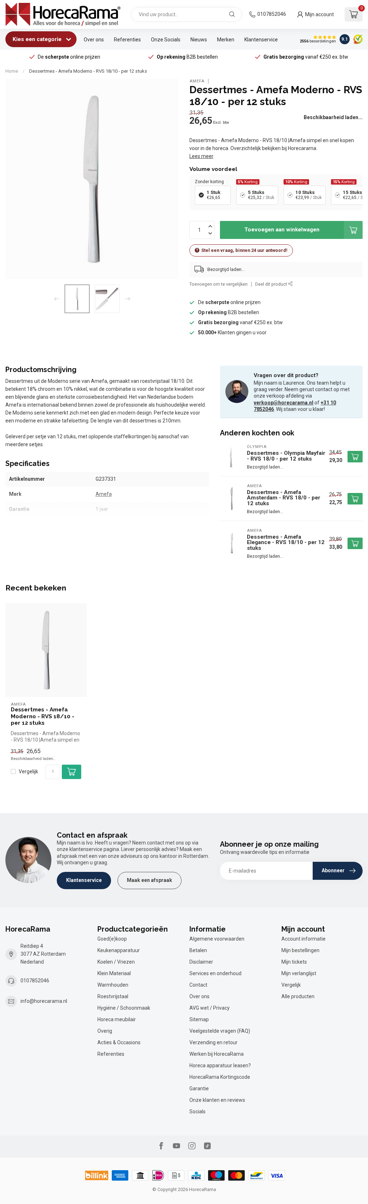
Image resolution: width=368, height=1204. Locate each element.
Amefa (196, 81)
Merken (225, 39)
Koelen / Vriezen (116, 962)
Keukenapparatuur (118, 950)
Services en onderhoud (215, 973)
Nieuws (198, 39)
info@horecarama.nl (43, 1001)
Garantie (199, 1088)
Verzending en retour (213, 1042)
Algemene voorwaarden (216, 939)
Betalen (198, 950)
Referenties (127, 39)
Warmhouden (112, 985)
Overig (104, 1031)
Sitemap (199, 1019)
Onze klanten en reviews (217, 1100)
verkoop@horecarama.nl (283, 403)
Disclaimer (201, 962)
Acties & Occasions (119, 1042)
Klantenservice (261, 39)
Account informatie (303, 939)
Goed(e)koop (112, 939)
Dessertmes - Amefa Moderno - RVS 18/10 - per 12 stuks (88, 71)
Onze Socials (165, 39)
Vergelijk (28, 771)
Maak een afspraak (149, 880)
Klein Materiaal (114, 973)
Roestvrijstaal (112, 996)
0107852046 (271, 14)
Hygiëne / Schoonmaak (123, 1008)
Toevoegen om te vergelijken (218, 284)
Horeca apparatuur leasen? (220, 1065)
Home (11, 71)
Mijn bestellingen (300, 950)
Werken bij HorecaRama (216, 1054)
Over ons (94, 39)
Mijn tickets (294, 962)
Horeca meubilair (116, 1019)
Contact (198, 985)
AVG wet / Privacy (209, 1008)
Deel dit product (271, 284)
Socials (197, 1111)
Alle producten (297, 996)
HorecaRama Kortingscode (219, 1077)
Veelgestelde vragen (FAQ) (219, 1031)
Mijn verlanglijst (298, 973)
